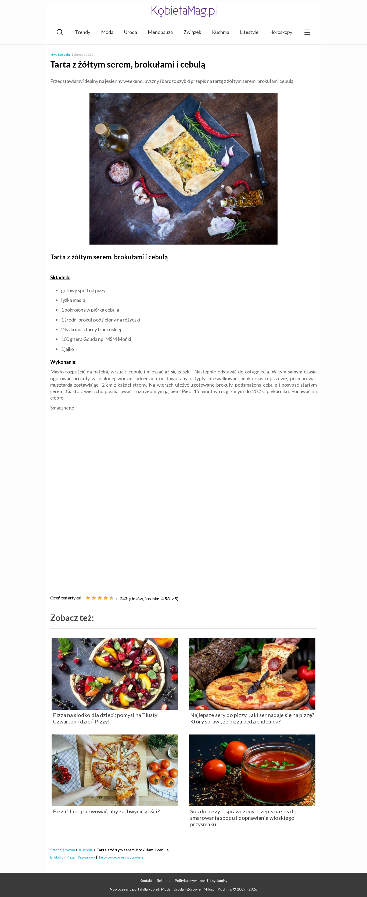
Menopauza (160, 32)
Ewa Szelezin (60, 54)
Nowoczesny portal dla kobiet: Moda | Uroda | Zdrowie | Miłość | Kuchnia (170, 889)
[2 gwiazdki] (93, 598)
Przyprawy (86, 857)
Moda (107, 32)
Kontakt (146, 880)
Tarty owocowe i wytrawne (120, 857)
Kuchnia (220, 32)
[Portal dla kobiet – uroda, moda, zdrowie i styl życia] (183, 11)
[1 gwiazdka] (88, 598)
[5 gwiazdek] (111, 598)
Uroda (130, 32)
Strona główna (62, 849)
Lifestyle (249, 32)
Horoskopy (280, 32)
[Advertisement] (183, 463)
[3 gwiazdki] (99, 598)
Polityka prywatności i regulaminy (201, 880)
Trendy (82, 32)
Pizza (70, 857)
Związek (192, 32)
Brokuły (56, 857)
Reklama (163, 880)
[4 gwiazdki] (105, 598)
